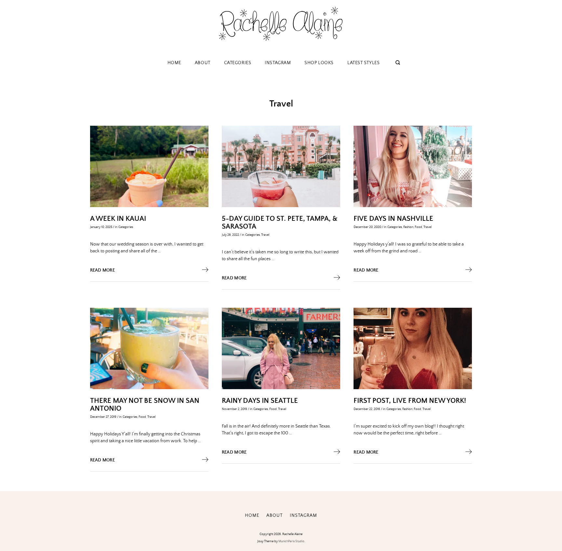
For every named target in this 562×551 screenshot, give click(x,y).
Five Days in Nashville (393, 219)
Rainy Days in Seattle (260, 401)
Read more (102, 270)
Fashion (408, 227)
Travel (265, 235)
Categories (237, 62)
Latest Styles (363, 62)
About (202, 62)
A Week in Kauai (118, 219)
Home (174, 62)
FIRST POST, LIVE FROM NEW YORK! (410, 401)
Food (418, 227)
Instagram (278, 62)
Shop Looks (319, 62)
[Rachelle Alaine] (281, 46)
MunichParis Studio (291, 541)
